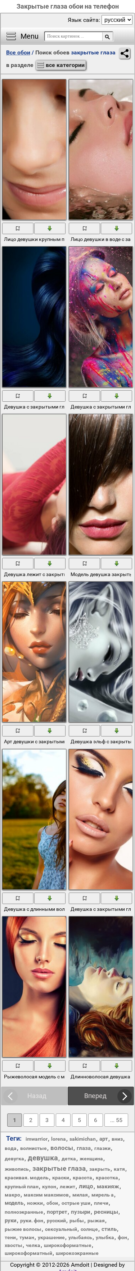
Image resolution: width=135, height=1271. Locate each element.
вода (11, 1148)
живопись (17, 1169)
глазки (102, 1148)
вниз (117, 1139)
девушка (43, 1158)
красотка (107, 1177)
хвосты (13, 1245)
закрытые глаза (59, 1168)
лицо (86, 1186)
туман (26, 1237)
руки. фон (31, 1220)
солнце (89, 1229)
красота (82, 1177)
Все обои (18, 52)
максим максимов (46, 1195)
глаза (84, 1148)
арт (103, 1139)
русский (56, 1220)
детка (69, 1158)
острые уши (76, 1203)
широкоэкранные (77, 1253)
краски (60, 1177)
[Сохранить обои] (50, 228)
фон (122, 1237)
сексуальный (61, 1229)
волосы (61, 1147)
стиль (109, 1229)
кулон (49, 1186)
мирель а (102, 1195)
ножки (35, 1203)
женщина (91, 1158)
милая (80, 1195)
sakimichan (82, 1139)
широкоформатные (67, 1245)
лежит (67, 1186)
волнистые (33, 1148)
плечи (101, 1203)
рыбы (76, 1220)
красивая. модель (27, 1177)
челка (33, 1245)
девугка (14, 1158)
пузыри (80, 1212)
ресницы (106, 1211)
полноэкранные (24, 1212)
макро (12, 1195)
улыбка (105, 1237)
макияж (108, 1186)
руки (11, 1220)
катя (119, 1169)
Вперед (95, 1096)
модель (14, 1203)
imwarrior (37, 1139)
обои (52, 1203)
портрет (57, 1212)
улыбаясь (80, 1237)
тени (10, 1237)
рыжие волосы (23, 1229)
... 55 (116, 1120)
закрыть (99, 1169)
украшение (51, 1237)
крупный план (22, 1186)
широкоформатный (28, 1253)
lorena (58, 1139)
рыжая (96, 1220)
